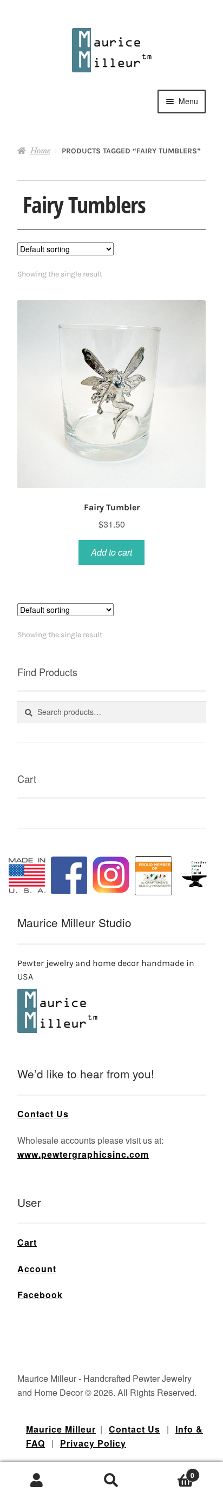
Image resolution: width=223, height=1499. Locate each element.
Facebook (40, 1294)
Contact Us (43, 1114)
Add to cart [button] (111, 552)
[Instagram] (111, 874)
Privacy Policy (93, 1443)
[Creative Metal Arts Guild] (196, 874)
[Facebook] (69, 875)
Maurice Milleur (61, 1429)
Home (40, 151)
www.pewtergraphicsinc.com (83, 1154)
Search (111, 1480)
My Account (37, 1480)
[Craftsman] (153, 875)
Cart (27, 1242)
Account (36, 1268)
